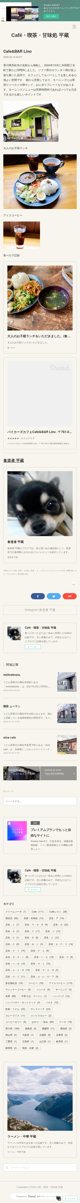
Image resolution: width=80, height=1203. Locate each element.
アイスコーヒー (60, 983)
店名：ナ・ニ (40, 950)
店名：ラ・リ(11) (38, 570)
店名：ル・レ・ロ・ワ (44, 976)
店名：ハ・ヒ (44, 956)
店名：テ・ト (15, 950)
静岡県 (11, 1047)
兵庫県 (62, 1034)
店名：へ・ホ (15, 963)
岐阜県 (62, 1041)
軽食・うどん (15, 1008)
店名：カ (60, 924)
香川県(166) (23, 574)
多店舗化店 (14, 983)
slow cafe (9, 737)
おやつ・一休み (43, 1021)
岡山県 (11, 1034)
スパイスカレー (41, 1015)
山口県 (45, 1041)
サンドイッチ (40, 1008)
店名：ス (12, 944)
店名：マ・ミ (40, 963)
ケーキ (65, 1021)
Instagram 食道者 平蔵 (40, 609)
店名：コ (52, 931)
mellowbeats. (12, 675)
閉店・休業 (30, 1047)
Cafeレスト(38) (10, 570)
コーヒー (35, 983)
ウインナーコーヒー (18, 989)
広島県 (28, 1041)
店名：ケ (12, 937)
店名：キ (12, 931)
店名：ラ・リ (15, 976)
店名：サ (31, 937)
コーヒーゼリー (15, 1021)
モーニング (64, 989)
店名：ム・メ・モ (17, 969)
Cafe (38, 911)
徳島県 (31, 1028)
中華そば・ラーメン (34, 996)
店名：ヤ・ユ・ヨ (46, 969)
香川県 (12, 1028)
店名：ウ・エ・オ (36, 924)
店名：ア (56, 918)
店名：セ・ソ (34, 944)
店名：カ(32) (23, 570)
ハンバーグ (61, 996)
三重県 (11, 1041)
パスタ (52, 1002)
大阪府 (28, 1034)
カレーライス (15, 1015)
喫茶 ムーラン (11, 706)
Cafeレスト (58, 911)
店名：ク (32, 931)
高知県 (66, 1028)
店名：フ (66, 956)
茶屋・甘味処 (33, 918)
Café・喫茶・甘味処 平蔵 (40, 35)
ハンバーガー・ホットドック (22, 1002)
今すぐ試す (51, 16)
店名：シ (51, 937)
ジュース (43, 989)
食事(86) (70, 570)
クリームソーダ (15, 911)
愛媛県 (48, 1028)
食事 (10, 996)
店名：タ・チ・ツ (61, 944)
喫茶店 (11, 918)
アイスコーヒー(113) (56, 570)
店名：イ (12, 924)
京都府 (45, 1034)
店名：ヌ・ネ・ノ (17, 956)
